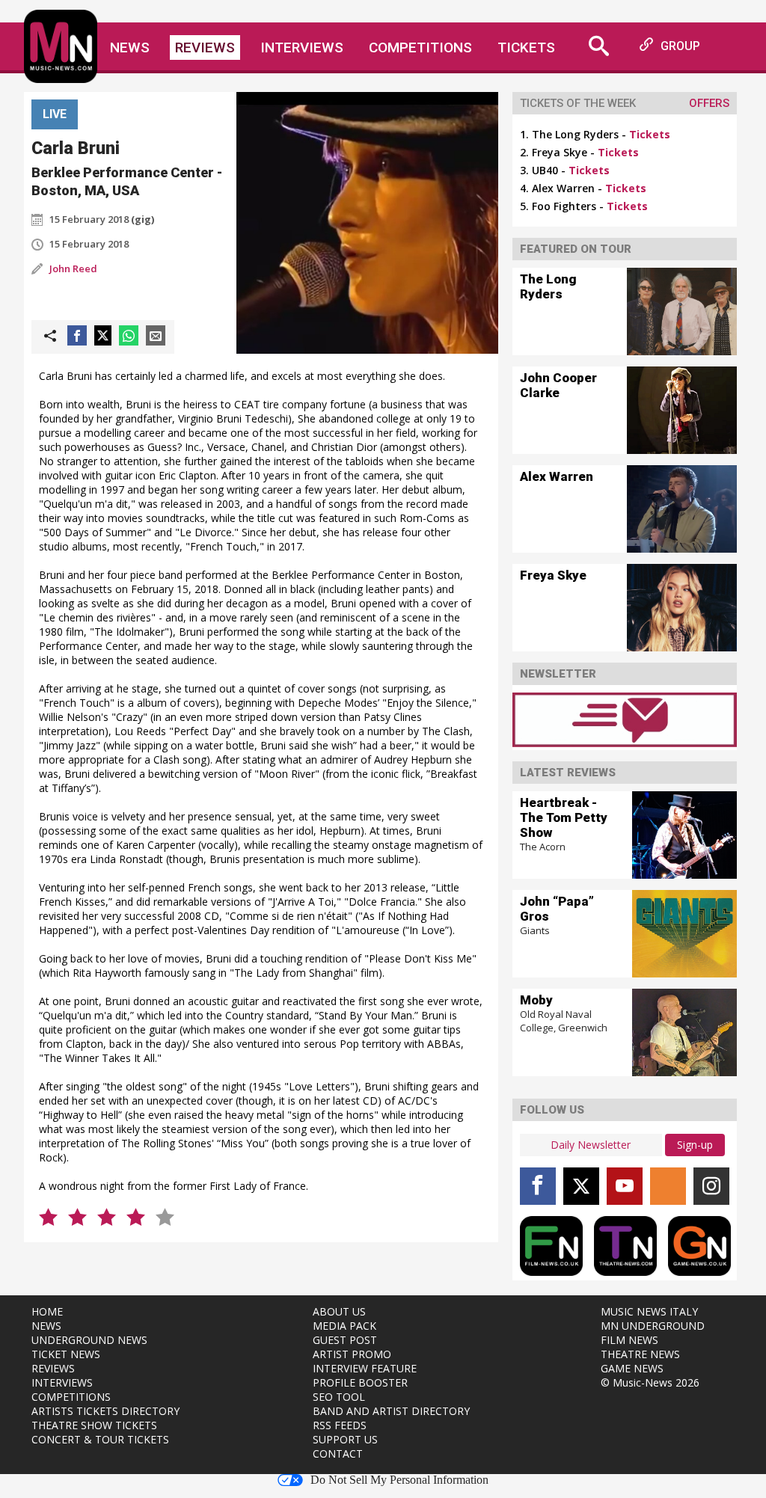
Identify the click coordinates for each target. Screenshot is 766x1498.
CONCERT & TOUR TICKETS (100, 1439)
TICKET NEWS (65, 1354)
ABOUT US (339, 1311)
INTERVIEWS (62, 1382)
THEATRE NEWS (640, 1354)
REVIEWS (53, 1368)
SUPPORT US (345, 1439)
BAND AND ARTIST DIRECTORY (391, 1411)
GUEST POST (345, 1340)
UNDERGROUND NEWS (89, 1340)
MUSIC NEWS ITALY (649, 1311)
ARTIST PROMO (352, 1354)
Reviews (205, 47)
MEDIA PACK (344, 1326)
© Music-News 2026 (650, 1382)
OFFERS (709, 103)
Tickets (526, 47)
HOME (47, 1311)
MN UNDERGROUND (653, 1326)
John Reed (73, 268)
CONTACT (338, 1453)
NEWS (46, 1326)
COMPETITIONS (71, 1397)
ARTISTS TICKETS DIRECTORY (105, 1411)
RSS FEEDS (340, 1425)
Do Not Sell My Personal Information (399, 1480)
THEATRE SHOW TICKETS (94, 1425)
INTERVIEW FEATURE (365, 1368)
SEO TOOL (339, 1397)
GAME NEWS (632, 1368)
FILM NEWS (629, 1340)
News (130, 47)
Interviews (301, 47)
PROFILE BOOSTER (360, 1382)
